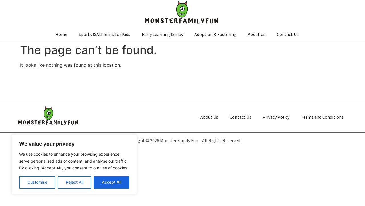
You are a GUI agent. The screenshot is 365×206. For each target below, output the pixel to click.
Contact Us (288, 34)
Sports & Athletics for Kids (104, 34)
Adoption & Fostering (215, 34)
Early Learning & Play (162, 34)
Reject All (74, 182)
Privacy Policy (276, 117)
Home (61, 34)
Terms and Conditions (322, 117)
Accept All (111, 182)
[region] (74, 164)
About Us (256, 34)
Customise (37, 182)
